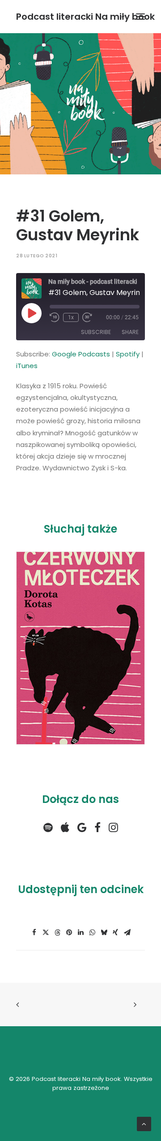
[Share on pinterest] (69, 932)
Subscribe (96, 332)
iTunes (27, 365)
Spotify (128, 354)
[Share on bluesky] (103, 932)
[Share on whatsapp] (92, 932)
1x (71, 317)
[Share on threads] (57, 932)
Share (130, 332)
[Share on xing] (115, 932)
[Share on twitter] (45, 932)
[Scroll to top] (144, 1123)
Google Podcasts (81, 354)
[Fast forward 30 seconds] (87, 317)
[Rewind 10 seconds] (54, 317)
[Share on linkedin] (80, 932)
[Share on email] (127, 932)
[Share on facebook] (34, 932)
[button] (140, 16)
